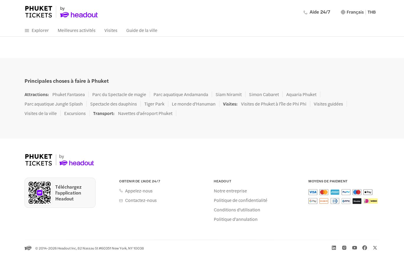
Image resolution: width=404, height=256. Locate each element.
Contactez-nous (141, 200)
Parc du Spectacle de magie (119, 94)
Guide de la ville (141, 30)
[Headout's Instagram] (344, 247)
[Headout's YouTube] (354, 247)
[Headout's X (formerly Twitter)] (375, 247)
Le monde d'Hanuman (194, 104)
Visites (110, 30)
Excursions (75, 113)
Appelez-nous (139, 191)
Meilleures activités (77, 30)
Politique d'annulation (236, 219)
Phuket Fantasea (68, 94)
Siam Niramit (229, 94)
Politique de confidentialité (240, 200)
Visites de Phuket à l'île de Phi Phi (273, 104)
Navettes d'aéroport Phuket (145, 113)
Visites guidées (328, 104)
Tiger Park (154, 104)
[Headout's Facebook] (364, 247)
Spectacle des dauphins (113, 104)
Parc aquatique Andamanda (180, 94)
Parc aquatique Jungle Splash (54, 104)
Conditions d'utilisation (237, 210)
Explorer (40, 30)
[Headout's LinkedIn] (334, 247)
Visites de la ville (41, 113)
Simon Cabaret (264, 94)
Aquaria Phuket (301, 94)
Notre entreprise (230, 191)
